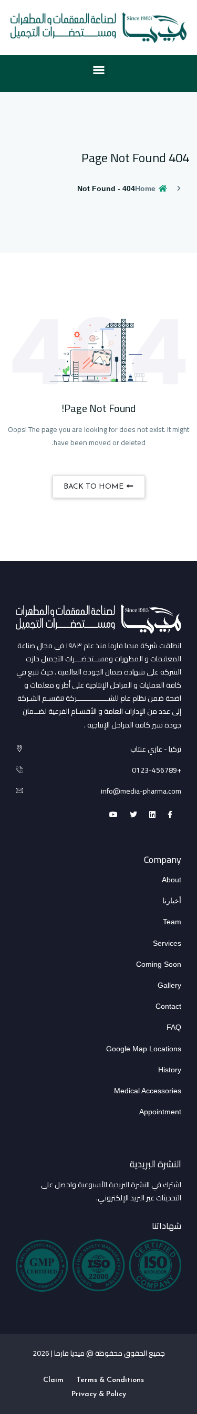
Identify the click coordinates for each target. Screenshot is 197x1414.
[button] (98, 69)
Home (146, 188)
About (171, 879)
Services (167, 943)
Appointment (160, 1111)
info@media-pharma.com (141, 791)
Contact (168, 1006)
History (169, 1069)
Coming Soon (158, 964)
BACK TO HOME (95, 487)
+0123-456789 (156, 770)
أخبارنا (171, 900)
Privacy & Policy (98, 1394)
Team (172, 921)
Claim (53, 1380)
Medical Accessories (147, 1090)
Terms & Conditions (110, 1380)
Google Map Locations (143, 1048)
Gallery (169, 985)
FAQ (174, 1027)
